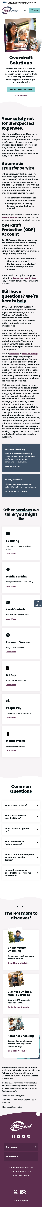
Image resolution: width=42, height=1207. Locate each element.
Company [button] (11, 1147)
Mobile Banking (30, 353)
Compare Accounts (17, 1050)
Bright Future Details (18, 963)
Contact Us (21, 95)
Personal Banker (10, 217)
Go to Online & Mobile (18, 1007)
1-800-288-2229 (24, 1167)
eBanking (14, 353)
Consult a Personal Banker (21, 89)
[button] (21, 805)
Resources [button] (12, 1156)
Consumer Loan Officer (24, 278)
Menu (35, 10)
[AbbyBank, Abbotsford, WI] (10, 10)
